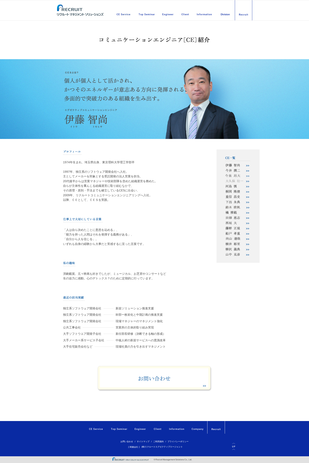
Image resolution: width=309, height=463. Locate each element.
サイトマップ (143, 441)
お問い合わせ (126, 441)
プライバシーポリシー (178, 441)
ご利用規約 (158, 441)
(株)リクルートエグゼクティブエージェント (162, 447)
